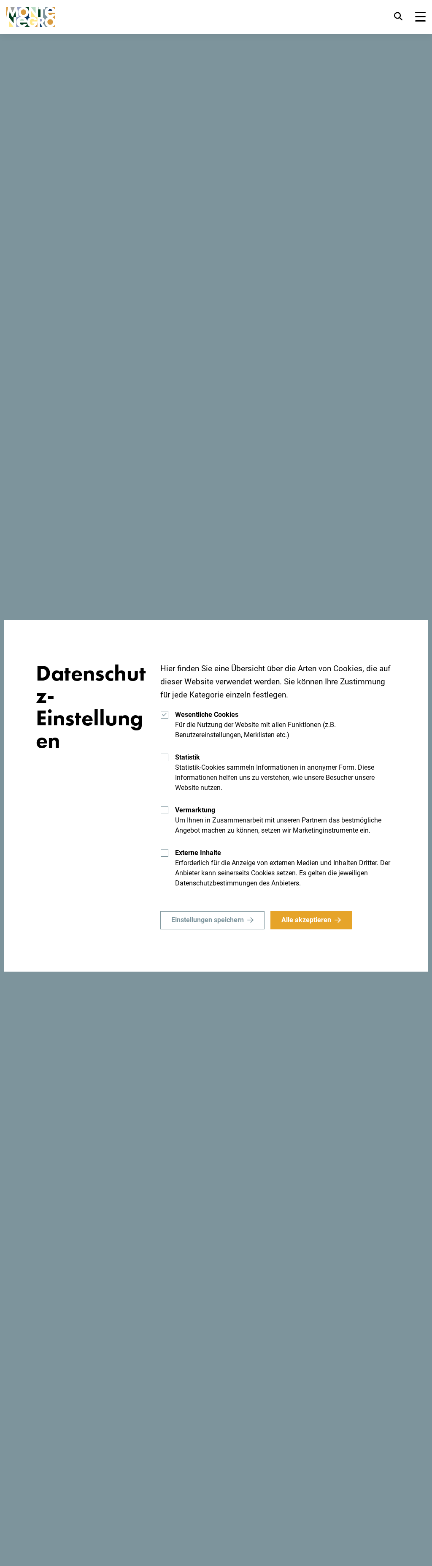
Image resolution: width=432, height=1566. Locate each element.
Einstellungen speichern (207, 920)
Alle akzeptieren (306, 920)
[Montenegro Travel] (30, 17)
